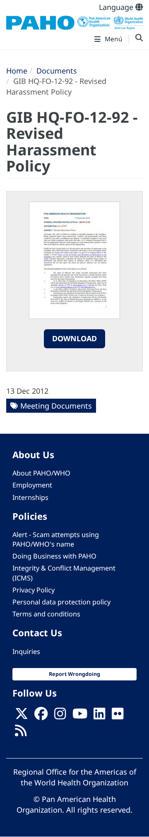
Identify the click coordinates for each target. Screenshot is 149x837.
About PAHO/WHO (41, 473)
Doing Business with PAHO (54, 556)
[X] (21, 716)
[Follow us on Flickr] (117, 716)
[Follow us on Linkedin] (99, 716)
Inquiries (26, 651)
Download (74, 338)
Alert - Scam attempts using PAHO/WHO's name (55, 539)
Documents (56, 71)
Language (117, 7)
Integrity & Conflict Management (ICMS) (63, 573)
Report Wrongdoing (74, 674)
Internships (30, 497)
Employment (32, 485)
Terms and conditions (46, 613)
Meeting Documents (56, 406)
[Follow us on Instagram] (60, 716)
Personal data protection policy (61, 601)
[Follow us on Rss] (20, 733)
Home (16, 71)
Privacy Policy (33, 589)
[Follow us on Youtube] (79, 716)
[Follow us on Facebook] (41, 716)
